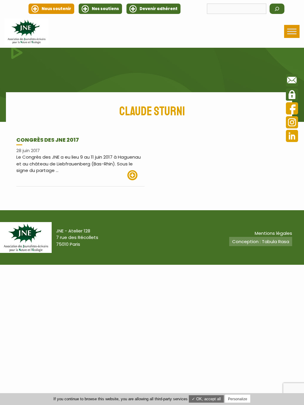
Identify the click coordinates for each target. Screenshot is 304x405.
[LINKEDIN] (292, 137)
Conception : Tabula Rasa (260, 241)
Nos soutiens (105, 9)
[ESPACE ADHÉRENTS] (292, 95)
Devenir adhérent (159, 9)
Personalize (237, 399)
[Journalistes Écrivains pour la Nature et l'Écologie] (26, 31)
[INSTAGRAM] (292, 123)
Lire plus (136, 175)
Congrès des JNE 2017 (47, 139)
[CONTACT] (292, 81)
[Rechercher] (277, 9)
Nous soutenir (56, 9)
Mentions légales (273, 233)
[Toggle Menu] (292, 31)
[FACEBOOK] (292, 109)
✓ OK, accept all (206, 399)
